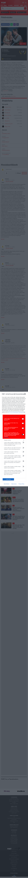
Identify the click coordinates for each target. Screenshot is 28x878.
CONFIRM (8, 479)
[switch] (23, 419)
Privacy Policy (21, 483)
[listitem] (14, 416)
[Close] (25, 394)
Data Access (14, 483)
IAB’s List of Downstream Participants (15, 412)
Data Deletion (6, 483)
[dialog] (14, 439)
